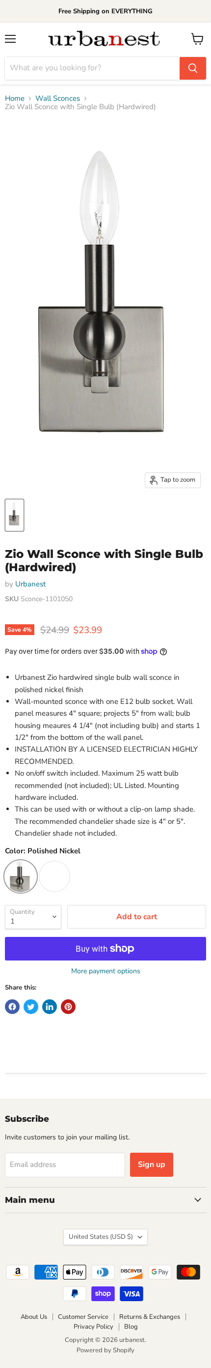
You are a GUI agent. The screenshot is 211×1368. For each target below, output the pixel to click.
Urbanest (30, 584)
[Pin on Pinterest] (68, 1006)
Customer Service (83, 1316)
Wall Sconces (57, 98)
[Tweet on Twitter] (31, 1006)
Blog (131, 1326)
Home (15, 98)
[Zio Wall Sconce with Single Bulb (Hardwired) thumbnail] (14, 515)
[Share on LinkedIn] (49, 1006)
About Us (34, 1316)
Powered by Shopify (105, 1350)
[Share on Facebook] (12, 1006)
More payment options (105, 971)
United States (101, 1236)
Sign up (151, 1164)
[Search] (193, 68)
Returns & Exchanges (149, 1316)
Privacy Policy (93, 1326)
